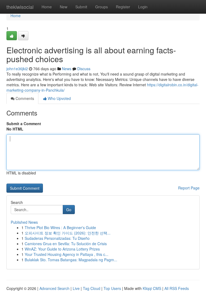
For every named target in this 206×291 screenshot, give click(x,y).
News (66, 68)
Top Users (112, 288)
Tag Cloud (91, 288)
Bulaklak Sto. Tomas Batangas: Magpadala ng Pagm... (71, 259)
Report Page (189, 188)
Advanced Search (54, 288)
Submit (81, 6)
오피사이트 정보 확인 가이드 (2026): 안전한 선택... (68, 233)
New (63, 6)
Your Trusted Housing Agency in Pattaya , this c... (66, 254)
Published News (24, 222)
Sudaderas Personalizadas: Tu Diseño (57, 238)
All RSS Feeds (176, 288)
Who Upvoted (59, 98)
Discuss (83, 68)
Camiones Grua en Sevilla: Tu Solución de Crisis (66, 243)
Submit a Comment (23, 123)
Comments (24, 98)
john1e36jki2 (17, 68)
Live (76, 288)
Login (143, 6)
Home (47, 6)
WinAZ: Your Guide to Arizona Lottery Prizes (62, 249)
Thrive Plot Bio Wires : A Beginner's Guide (60, 227)
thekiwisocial (20, 6)
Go (68, 209)
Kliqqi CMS (152, 288)
